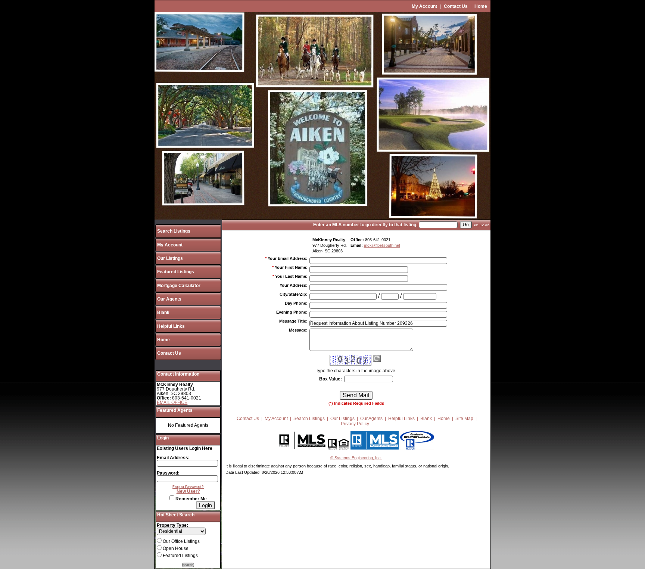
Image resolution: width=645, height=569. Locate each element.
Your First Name (291, 267)
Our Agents (169, 299)
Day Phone (296, 303)
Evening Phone (292, 312)
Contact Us (456, 6)
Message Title (293, 321)
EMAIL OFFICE (172, 402)
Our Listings (170, 258)
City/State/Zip (294, 294)
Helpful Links (171, 326)
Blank (163, 312)
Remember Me (190, 498)
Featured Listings (175, 271)
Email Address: (173, 457)
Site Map (464, 418)
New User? (188, 491)
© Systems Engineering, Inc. (356, 457)
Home (480, 6)
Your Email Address (288, 258)
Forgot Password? (188, 487)
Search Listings (173, 231)
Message (298, 330)
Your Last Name (291, 276)
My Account (424, 6)
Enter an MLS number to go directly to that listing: (365, 224)
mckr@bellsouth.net (382, 245)
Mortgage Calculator (178, 285)
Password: (168, 473)
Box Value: (330, 379)
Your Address (294, 285)
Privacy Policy (355, 423)
